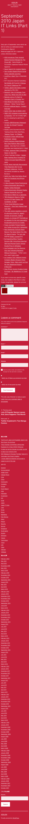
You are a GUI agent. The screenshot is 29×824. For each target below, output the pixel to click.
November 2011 (5, 673)
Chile (2, 477)
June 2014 (4, 605)
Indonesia (4, 493)
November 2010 (5, 701)
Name (3, 344)
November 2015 (5, 575)
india (2, 491)
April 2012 (4, 661)
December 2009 (5, 727)
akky (9, 288)
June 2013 (4, 629)
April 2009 (4, 746)
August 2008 (4, 764)
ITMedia (19, 134)
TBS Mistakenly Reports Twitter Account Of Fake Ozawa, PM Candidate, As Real (14, 199)
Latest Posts (10, 285)
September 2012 (5, 650)
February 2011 (5, 694)
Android (3, 468)
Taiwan (3, 538)
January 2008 (5, 781)
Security (3, 524)
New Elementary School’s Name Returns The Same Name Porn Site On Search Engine (15, 232)
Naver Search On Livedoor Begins (15, 69)
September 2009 (6, 734)
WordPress (16, 818)
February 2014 (5, 610)
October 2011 (5, 675)
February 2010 (5, 722)
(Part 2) (12, 49)
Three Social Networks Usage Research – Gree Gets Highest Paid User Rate (15, 206)
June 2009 (4, 741)
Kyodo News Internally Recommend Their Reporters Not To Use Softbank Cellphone (15, 167)
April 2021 (4, 563)
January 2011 (4, 697)
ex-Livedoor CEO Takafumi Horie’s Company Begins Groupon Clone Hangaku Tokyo (15, 260)
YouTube (7, 127)
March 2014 (4, 608)
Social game (4, 531)
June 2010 (4, 713)
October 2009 (5, 732)
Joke (2, 507)
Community (4, 482)
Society (3, 533)
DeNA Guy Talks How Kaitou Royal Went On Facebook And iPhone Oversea (15, 178)
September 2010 (5, 706)
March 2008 (4, 776)
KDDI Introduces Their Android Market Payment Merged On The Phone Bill (14, 60)
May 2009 (4, 743)
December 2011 (5, 671)
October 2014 (5, 601)
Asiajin (14, 3)
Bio (3, 285)
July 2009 (4, 739)
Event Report (5, 489)
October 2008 (5, 760)
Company (4, 484)
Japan (3, 503)
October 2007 (5, 788)
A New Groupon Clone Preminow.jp (15, 183)
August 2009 (4, 736)
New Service (4, 517)
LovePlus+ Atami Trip (11, 76)
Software (3, 535)
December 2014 (5, 596)
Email (3, 352)
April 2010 (4, 718)
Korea (2, 510)
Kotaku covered (15, 236)
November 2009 (5, 729)
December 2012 (5, 643)
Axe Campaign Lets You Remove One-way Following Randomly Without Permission (14, 250)
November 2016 (5, 566)
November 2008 (5, 757)
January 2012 (5, 668)
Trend (2, 542)
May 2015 (4, 584)
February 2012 (5, 666)
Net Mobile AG (9, 83)
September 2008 (6, 762)
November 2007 (5, 785)
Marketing (4, 514)
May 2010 (4, 715)
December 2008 (5, 755)
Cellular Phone (5, 475)
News (2, 519)
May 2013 (4, 631)
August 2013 (4, 624)
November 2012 (5, 645)
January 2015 (5, 594)
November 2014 (5, 598)
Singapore (4, 528)
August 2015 (4, 582)
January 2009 (5, 753)
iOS (2, 498)
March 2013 (4, 636)
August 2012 (4, 652)
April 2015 (4, 587)
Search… (3, 794)
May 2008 (4, 771)
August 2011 (4, 680)
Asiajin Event (4, 472)
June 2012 (4, 657)
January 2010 (5, 725)
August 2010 (4, 708)
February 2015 (5, 591)
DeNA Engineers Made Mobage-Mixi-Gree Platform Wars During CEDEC (14, 143)
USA (2, 545)
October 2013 (5, 619)
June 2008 (4, 769)
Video (2, 547)
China (2, 479)
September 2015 (5, 580)
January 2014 (5, 612)
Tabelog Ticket (9, 134)
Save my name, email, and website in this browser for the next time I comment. (13, 370)
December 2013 (5, 615)
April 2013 (4, 633)
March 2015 (4, 589)
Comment (4, 326)
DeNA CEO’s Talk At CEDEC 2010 (14, 111)
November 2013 (5, 617)
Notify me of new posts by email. (11, 384)
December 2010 (5, 699)
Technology (4, 540)
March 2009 (4, 748)
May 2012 (4, 659)
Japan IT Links (13, 308)
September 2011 (5, 678)
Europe (3, 486)
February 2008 (5, 778)
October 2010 (5, 704)
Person (3, 521)
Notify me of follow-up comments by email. (14, 378)
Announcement (5, 470)
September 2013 (5, 622)
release (14, 139)
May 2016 (4, 568)
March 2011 (4, 692)
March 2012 (4, 664)
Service (3, 526)
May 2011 (3, 687)
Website (3, 361)
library (3, 512)
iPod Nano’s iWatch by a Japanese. (15, 195)
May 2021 (4, 561)
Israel (2, 500)
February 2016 (5, 573)
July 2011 (3, 682)
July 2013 (3, 626)
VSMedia (3, 552)
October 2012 (5, 647)
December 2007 (5, 783)
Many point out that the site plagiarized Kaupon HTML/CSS (16, 264)
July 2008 (4, 767)
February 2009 (5, 750)
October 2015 (5, 577)
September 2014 (5, 603)
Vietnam (3, 549)
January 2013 (5, 640)
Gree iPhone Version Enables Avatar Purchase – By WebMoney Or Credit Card (15, 271)
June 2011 (4, 685)
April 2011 (3, 689)
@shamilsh (23, 227)
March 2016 (4, 570)
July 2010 (3, 711)
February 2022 (5, 559)
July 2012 (3, 654)
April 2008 (4, 774)
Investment (4, 496)
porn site (22, 234)
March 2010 (4, 720)
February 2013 (5, 638)
